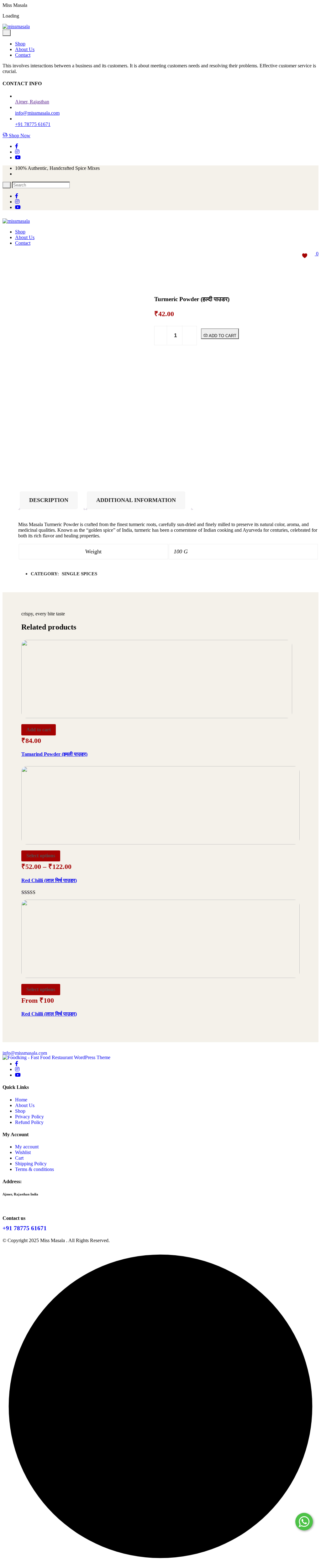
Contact (22, 55)
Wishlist (23, 1152)
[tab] (52, 500)
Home (21, 1099)
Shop (20, 43)
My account (27, 1146)
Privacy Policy (29, 1116)
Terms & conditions (34, 1169)
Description (48, 500)
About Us (24, 49)
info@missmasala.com (25, 1053)
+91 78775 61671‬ (32, 124)
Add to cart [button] (38, 729)
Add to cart (222, 335)
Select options (40, 855)
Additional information (136, 500)
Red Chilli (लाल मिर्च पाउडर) (49, 880)
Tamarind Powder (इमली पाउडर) (54, 754)
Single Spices (79, 573)
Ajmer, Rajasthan (32, 101)
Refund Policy (29, 1122)
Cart (19, 1158)
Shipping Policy (31, 1163)
